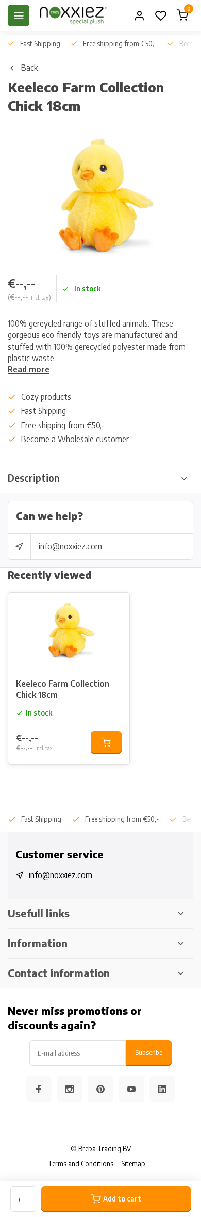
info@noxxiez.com (70, 546)
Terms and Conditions (80, 1163)
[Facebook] (39, 1089)
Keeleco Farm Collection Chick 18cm (62, 689)
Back (29, 67)
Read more (28, 369)
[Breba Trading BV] (73, 15)
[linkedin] (162, 1089)
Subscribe (148, 1052)
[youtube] (131, 1089)
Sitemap (133, 1163)
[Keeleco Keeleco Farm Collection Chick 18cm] (68, 631)
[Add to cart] (106, 742)
